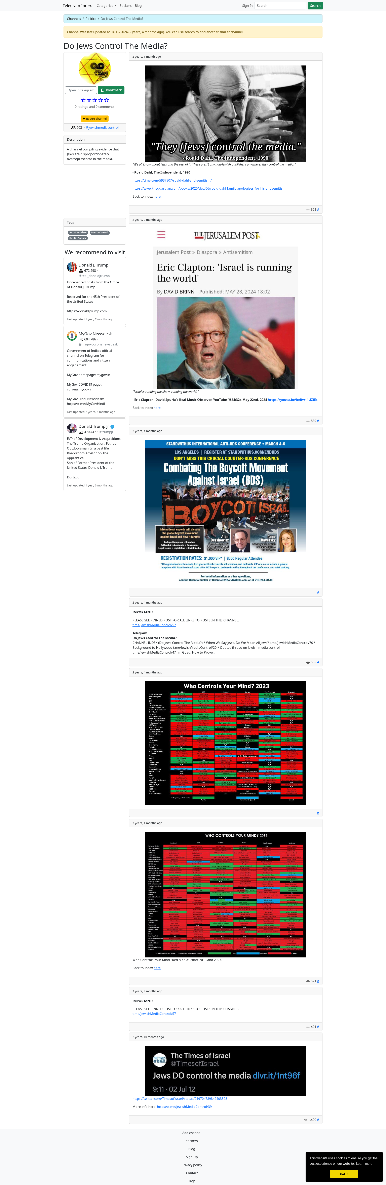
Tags (191, 1181)
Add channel (191, 1133)
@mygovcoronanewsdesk (98, 344)
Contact (192, 1173)
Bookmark (113, 90)
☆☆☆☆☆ (94, 100)
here (157, 196)
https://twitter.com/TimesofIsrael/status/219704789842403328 (179, 1098)
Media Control (99, 232)
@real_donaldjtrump (94, 276)
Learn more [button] (364, 1163)
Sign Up (192, 1157)
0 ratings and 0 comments (95, 106)
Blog (138, 5)
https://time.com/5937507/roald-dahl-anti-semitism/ (172, 180)
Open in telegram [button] (81, 90)
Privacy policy (192, 1165)
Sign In (247, 5)
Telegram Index (77, 5)
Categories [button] (105, 5)
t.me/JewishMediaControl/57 (154, 625)
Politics (90, 18)
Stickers (126, 5)
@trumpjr (106, 432)
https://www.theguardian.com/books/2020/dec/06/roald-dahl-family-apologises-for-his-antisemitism (208, 188)
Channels (74, 18)
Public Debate (77, 238)
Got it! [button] (344, 1174)
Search (315, 5)
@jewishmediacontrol (102, 127)
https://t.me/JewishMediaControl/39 (184, 1106)
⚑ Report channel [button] (95, 119)
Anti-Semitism (78, 232)
